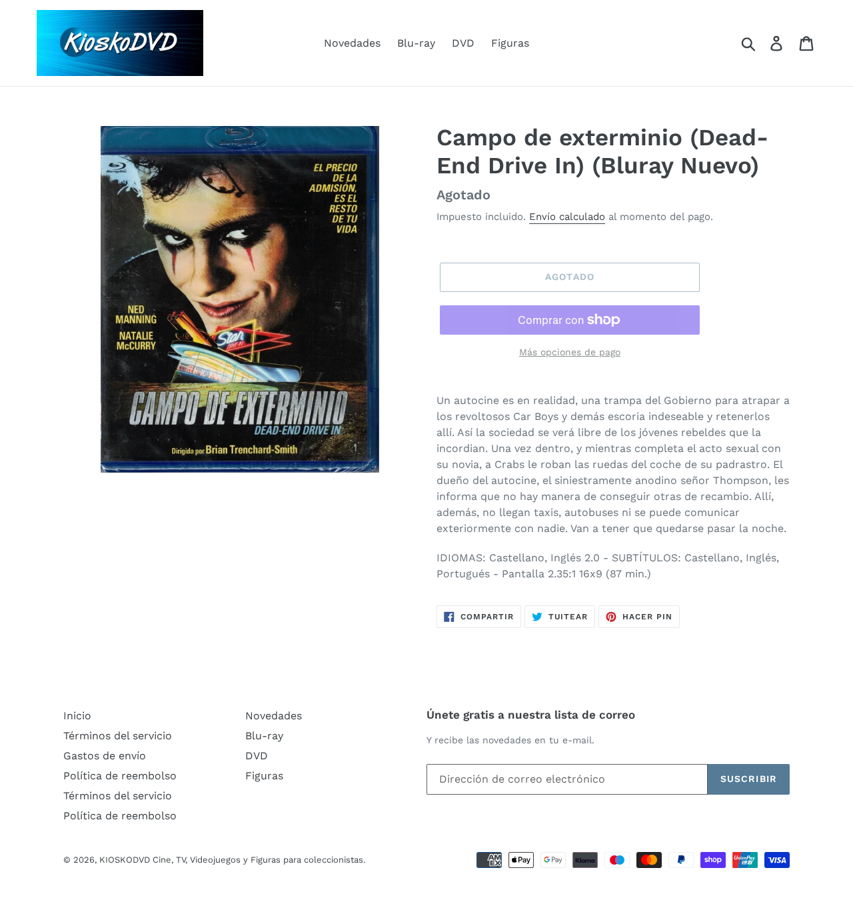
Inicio (77, 715)
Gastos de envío (104, 755)
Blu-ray (416, 43)
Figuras (510, 43)
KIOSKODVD (124, 860)
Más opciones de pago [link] (569, 352)
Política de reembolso (120, 775)
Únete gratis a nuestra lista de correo (530, 714)
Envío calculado (567, 217)
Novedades (352, 43)
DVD (463, 43)
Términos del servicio (117, 735)
